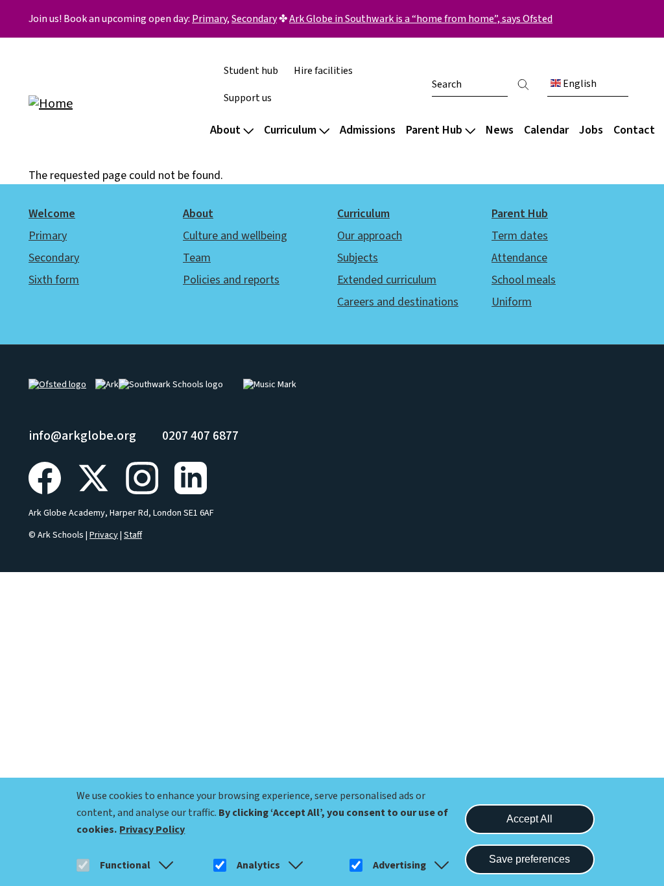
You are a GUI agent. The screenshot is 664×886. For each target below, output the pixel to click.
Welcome (52, 214)
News (500, 130)
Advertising (399, 865)
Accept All (529, 818)
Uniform (512, 302)
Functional (125, 865)
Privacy (103, 535)
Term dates (520, 236)
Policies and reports (231, 280)
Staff (133, 535)
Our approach (369, 236)
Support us (248, 98)
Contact (634, 130)
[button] (163, 865)
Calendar (546, 130)
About (225, 130)
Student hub (251, 71)
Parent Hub (434, 130)
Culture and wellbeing (235, 236)
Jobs (591, 130)
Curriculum (290, 130)
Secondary (254, 19)
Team (197, 258)
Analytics (258, 865)
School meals (524, 280)
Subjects (357, 258)
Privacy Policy (152, 829)
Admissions (368, 130)
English (579, 84)
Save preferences (529, 859)
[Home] (112, 103)
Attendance (519, 258)
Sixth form (54, 280)
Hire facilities (323, 71)
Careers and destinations (397, 302)
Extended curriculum (386, 280)
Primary (209, 19)
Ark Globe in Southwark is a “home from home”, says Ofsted (420, 19)
